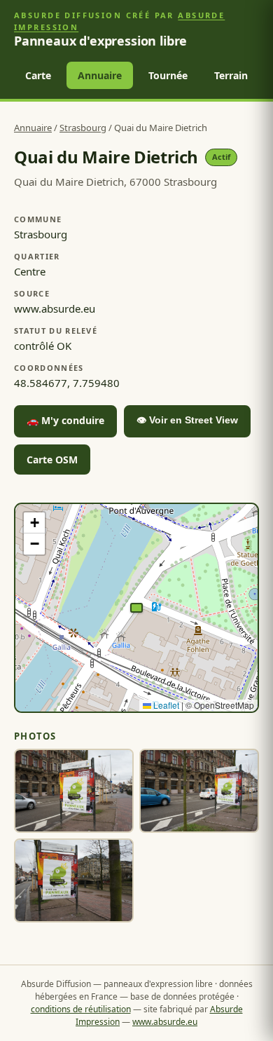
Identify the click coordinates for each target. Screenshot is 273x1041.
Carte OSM (52, 459)
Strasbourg (82, 127)
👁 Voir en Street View (187, 420)
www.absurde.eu (164, 1022)
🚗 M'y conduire (65, 420)
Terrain (231, 75)
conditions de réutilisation (81, 1009)
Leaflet (165, 705)
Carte (38, 75)
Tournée (168, 75)
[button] (136, 608)
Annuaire (100, 75)
